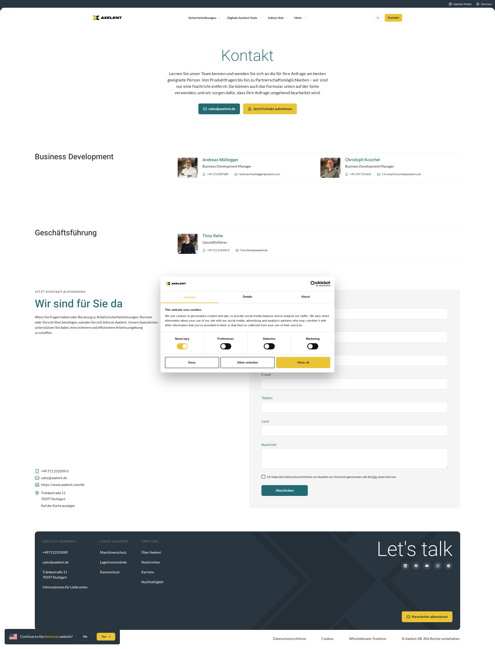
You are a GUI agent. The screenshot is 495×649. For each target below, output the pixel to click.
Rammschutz (110, 572)
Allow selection (247, 362)
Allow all (303, 362)
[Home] (107, 17)
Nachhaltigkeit (152, 582)
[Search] (378, 18)
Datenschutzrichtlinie (289, 638)
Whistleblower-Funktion (367, 638)
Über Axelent (151, 552)
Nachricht (269, 444)
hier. (375, 477)
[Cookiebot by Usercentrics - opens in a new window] (313, 284)
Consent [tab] (189, 297)
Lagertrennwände (113, 562)
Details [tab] (247, 296)
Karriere (147, 572)
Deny (191, 362)
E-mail (266, 374)
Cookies (327, 638)
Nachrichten (150, 562)
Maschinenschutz (113, 552)
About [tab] (305, 296)
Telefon (267, 398)
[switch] (225, 346)
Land (265, 421)
